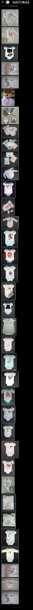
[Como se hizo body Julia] (8, 105)
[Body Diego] (10, 42)
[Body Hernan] (10, 457)
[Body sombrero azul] (8, 316)
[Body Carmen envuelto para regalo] (9, 510)
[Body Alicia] (10, 281)
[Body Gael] (8, 492)
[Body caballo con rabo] (10, 545)
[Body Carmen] (9, 527)
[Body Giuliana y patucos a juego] (8, 214)
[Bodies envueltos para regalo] (10, 165)
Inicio (2, 6)
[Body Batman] (10, 60)
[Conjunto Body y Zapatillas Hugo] (10, 603)
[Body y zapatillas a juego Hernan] (9, 298)
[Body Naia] (9, 369)
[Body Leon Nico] (10, 263)
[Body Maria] (10, 386)
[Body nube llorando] (8, 352)
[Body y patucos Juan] (10, 122)
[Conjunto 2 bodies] (10, 136)
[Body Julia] (8, 404)
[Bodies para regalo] (10, 149)
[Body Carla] (10, 25)
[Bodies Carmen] (10, 179)
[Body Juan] (8, 421)
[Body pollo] (10, 228)
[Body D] (10, 589)
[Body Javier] (8, 439)
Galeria (6, 6)
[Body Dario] (8, 196)
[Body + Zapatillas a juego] (10, 576)
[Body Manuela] (10, 245)
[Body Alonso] (10, 562)
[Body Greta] (8, 474)
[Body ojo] (9, 334)
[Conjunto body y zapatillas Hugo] (10, 87)
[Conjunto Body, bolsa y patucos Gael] (10, 74)
